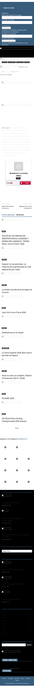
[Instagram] (4, 3)
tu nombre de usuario (8, 20)
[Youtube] (9, 3)
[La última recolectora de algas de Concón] (17, 279)
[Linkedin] (5, 3)
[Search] (31, 55)
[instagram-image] (5, 446)
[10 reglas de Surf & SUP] (17, 498)
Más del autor (20, 215)
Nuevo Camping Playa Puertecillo (14, 584)
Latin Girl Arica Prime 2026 (14, 312)
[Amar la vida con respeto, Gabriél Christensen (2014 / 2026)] (17, 365)
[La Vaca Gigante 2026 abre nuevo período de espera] (17, 342)
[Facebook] (2, 3)
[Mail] (6, 3)
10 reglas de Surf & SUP (10, 503)
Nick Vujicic (6, 128)
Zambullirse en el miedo (12, 332)
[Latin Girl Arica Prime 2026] (17, 302)
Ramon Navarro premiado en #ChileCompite (12, 519)
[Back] (2, 11)
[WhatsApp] (12, 76)
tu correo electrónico (8, 39)
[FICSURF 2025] (17, 388)
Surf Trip (17, 678)
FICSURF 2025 (8, 398)
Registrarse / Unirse (9, 8)
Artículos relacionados (8, 215)
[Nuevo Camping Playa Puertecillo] (17, 579)
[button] (3, 55)
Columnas (4, 259)
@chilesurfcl (22, 439)
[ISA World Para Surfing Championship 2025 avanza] (17, 408)
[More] (24, 76)
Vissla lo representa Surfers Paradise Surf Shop (15, 536)
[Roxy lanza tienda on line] (17, 594)
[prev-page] (2, 425)
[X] (8, 3)
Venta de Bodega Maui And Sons (13, 569)
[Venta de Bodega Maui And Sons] (17, 564)
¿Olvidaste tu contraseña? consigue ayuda (14, 30)
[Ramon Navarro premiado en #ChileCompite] (17, 513)
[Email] (20, 76)
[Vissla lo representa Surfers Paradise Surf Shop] (17, 530)
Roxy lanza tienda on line (11, 599)
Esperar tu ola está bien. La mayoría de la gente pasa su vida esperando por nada (16, 267)
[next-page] (3, 425)
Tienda (17, 680)
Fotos (22, 678)
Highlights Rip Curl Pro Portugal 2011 (25, 207)
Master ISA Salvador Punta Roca (8, 207)
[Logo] (9, 59)
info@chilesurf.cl (15, 668)
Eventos (3, 231)
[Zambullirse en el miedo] (17, 322)
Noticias (4, 678)
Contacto (28, 678)
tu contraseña (6, 26)
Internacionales (5, 348)
